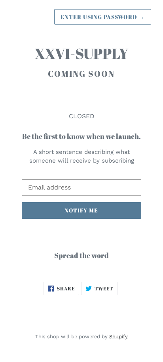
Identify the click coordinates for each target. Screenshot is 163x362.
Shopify (118, 336)
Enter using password (103, 17)
